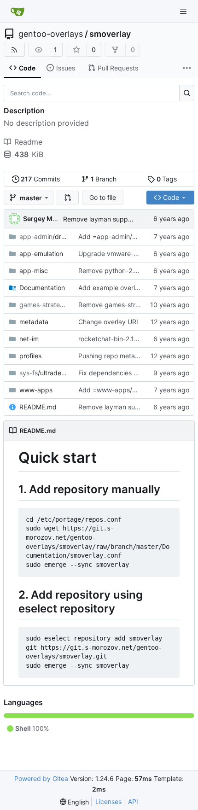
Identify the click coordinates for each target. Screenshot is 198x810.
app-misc (33, 270)
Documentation (42, 287)
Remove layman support (99, 219)
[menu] (74, 802)
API (133, 801)
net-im (29, 339)
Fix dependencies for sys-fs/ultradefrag (138, 373)
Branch (104, 179)
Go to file (102, 197)
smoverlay (110, 34)
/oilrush (44, 305)
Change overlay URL (109, 322)
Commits (40, 179)
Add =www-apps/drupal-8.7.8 (123, 390)
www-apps (35, 390)
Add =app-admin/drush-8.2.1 (122, 236)
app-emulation (41, 253)
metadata (33, 322)
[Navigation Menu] (184, 11)
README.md (38, 407)
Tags (167, 179)
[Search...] (186, 93)
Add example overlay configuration (131, 287)
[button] (68, 197)
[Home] (17, 11)
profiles (30, 356)
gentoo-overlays (50, 34)
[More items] (187, 68)
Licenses (108, 801)
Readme (28, 141)
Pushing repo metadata (113, 356)
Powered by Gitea (41, 778)
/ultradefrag (44, 373)
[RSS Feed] (14, 50)
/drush (44, 236)
